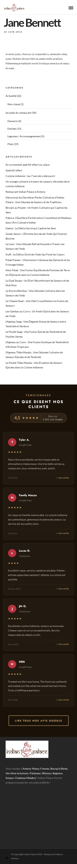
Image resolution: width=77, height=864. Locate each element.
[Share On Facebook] (11, 849)
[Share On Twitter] (16, 849)
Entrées (11, 128)
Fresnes (44, 768)
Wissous (47, 773)
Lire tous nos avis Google (38, 720)
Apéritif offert (14, 170)
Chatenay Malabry (25, 777)
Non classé (13, 104)
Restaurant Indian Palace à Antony (25, 191)
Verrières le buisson (17, 773)
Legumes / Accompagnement (24, 136)
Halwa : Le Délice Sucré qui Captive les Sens (31, 228)
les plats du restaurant (18, 112)
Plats (10, 144)
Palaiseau (35, 773)
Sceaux (10, 777)
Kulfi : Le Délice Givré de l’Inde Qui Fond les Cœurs (35, 254)
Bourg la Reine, (59, 768)
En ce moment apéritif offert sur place (28, 164)
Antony (27, 768)
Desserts (12, 121)
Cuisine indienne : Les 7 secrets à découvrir (30, 176)
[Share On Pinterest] (22, 849)
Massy (35, 768)
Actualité (11, 95)
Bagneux (58, 773)
